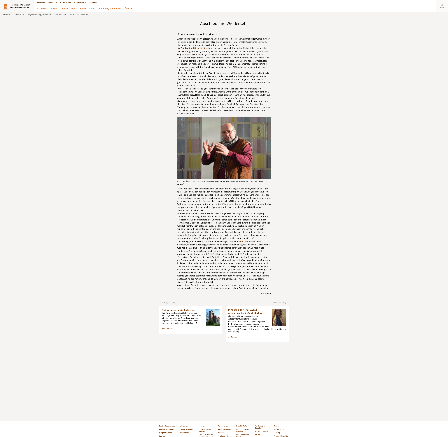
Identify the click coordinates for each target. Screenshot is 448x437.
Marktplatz (184, 433)
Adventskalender (224, 429)
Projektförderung (261, 431)
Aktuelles (42, 8)
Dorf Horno (245, 241)
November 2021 (60, 15)
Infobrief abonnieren (45, 2)
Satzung (277, 433)
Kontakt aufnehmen (63, 2)
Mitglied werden (80, 2)
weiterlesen (167, 328)
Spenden (93, 2)
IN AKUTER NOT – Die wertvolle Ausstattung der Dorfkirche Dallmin (245, 312)
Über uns (129, 8)
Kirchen (54, 8)
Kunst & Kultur (87, 8)
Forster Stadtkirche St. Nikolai (195, 48)
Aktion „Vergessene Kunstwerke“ (243, 430)
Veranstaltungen (186, 429)
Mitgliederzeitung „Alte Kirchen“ (39, 15)
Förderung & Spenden (110, 8)
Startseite (7, 15)
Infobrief (221, 433)
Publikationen (69, 8)
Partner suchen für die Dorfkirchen (178, 310)
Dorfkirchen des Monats (205, 430)
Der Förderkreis (279, 429)
